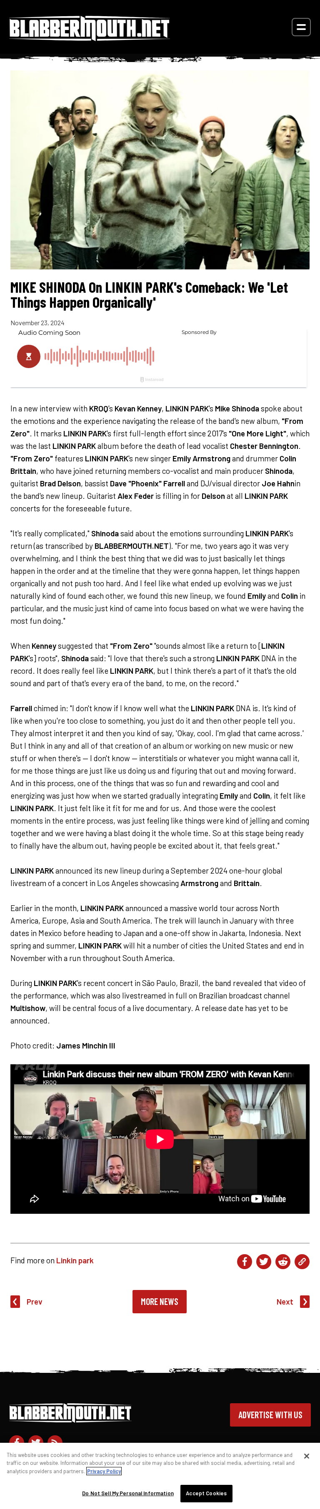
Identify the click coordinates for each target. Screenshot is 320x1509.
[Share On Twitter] (263, 1261)
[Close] (307, 1456)
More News (159, 1301)
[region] (160, 1476)
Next (285, 1301)
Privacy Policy (104, 1471)
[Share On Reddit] (282, 1261)
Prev (34, 1301)
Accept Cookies (206, 1493)
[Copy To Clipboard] (302, 1261)
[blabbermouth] (89, 38)
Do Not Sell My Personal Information (128, 1493)
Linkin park (75, 1260)
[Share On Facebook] (244, 1261)
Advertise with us (270, 1414)
